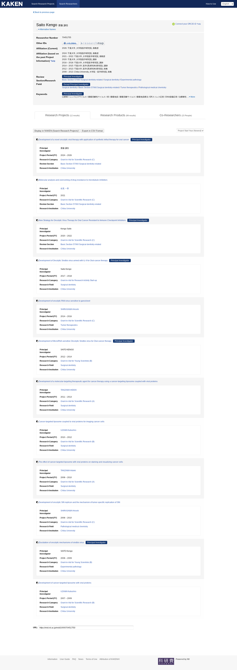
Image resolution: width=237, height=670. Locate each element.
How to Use (211, 4)
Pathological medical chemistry (152, 87)
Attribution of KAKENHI (109, 659)
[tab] (62, 115)
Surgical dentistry (111, 80)
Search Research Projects (42, 4)
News (80, 659)
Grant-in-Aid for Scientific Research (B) (77, 441)
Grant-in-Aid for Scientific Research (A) (77, 401)
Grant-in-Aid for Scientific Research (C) (78, 160)
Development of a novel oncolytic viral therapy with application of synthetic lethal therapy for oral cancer (84, 139)
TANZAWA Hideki (68, 470)
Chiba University (68, 168)
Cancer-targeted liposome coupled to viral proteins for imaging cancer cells (71, 421)
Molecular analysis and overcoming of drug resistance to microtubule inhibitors (73, 180)
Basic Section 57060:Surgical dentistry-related (82, 80)
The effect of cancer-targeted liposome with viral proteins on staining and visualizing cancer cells (81, 462)
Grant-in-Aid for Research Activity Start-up (79, 280)
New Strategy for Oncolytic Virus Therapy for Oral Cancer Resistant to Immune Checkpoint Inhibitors (82, 220)
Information (52, 659)
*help (199, 24)
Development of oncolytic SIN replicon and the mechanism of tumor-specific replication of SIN (79, 502)
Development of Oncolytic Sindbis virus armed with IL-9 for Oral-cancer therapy (73, 260)
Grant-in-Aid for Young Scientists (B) (76, 361)
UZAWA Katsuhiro (68, 430)
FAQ (74, 659)
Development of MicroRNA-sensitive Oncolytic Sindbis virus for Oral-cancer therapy (75, 341)
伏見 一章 (65, 188)
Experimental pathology (131, 80)
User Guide (65, 659)
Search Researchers (68, 4)
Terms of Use (91, 659)
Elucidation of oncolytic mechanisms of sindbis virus (61, 542)
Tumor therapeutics (129, 87)
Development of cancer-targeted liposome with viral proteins (65, 583)
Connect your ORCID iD (185, 24)
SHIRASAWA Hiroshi (70, 309)
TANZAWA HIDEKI (69, 390)
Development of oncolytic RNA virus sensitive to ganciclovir (64, 301)
